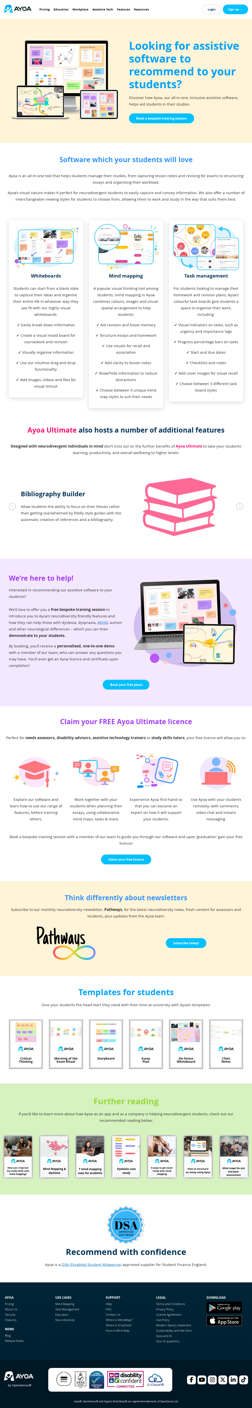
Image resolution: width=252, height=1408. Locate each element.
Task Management (67, 1309)
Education (62, 1314)
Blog (8, 1335)
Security (10, 1314)
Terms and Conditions (170, 1304)
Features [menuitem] (123, 9)
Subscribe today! (186, 943)
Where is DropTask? (119, 1325)
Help (109, 1304)
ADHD (102, 622)
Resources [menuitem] (141, 9)
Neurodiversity (65, 1320)
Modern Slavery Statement (173, 1325)
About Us (11, 1309)
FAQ (108, 1309)
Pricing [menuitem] (44, 9)
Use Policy (163, 1320)
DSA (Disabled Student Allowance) (91, 1264)
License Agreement (168, 1314)
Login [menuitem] (212, 9)
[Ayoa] (18, 9)
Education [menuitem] (61, 9)
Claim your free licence (126, 859)
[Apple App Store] (224, 1325)
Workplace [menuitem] (80, 9)
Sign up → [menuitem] (235, 9)
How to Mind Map (118, 1330)
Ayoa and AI (164, 1336)
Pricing (9, 1304)
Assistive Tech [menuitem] (102, 9)
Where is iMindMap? (119, 1320)
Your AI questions (167, 1341)
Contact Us (113, 1314)
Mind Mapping (64, 1304)
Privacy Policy (165, 1309)
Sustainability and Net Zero (174, 1330)
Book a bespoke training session (161, 118)
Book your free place (126, 684)
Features (11, 1320)
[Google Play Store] (224, 1312)
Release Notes (14, 1341)
